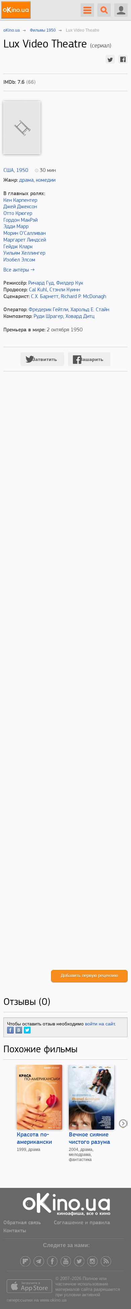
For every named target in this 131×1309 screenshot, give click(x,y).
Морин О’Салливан (24, 233)
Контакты (14, 1231)
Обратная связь (22, 1223)
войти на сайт (100, 1023)
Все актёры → (19, 270)
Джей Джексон (20, 207)
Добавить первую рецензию (89, 975)
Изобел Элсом (19, 260)
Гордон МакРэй (20, 220)
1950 (22, 170)
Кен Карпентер (20, 200)
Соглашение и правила (82, 1223)
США (8, 170)
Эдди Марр (16, 226)
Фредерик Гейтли (48, 310)
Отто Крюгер (17, 213)
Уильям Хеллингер (24, 253)
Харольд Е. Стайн (90, 310)
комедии (45, 180)
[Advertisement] (65, 677)
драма (26, 180)
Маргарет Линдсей (24, 240)
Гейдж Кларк (18, 247)
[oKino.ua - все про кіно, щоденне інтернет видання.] (17, 10)
